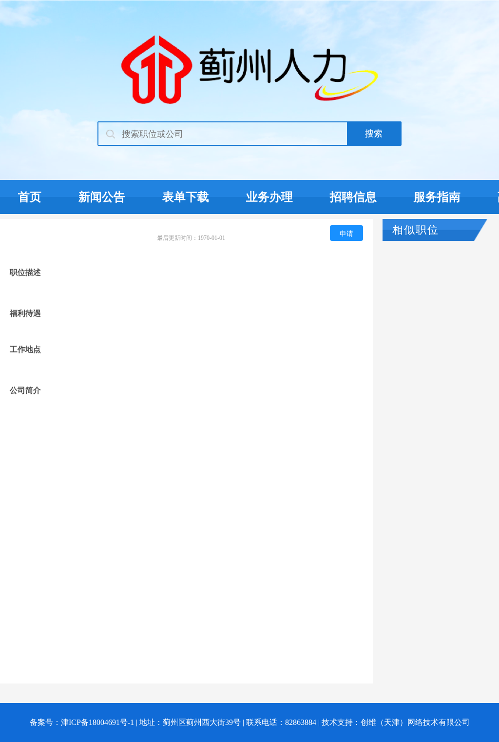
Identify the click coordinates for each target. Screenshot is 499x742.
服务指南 (437, 197)
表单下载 (185, 197)
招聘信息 (353, 197)
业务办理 (269, 197)
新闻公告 (101, 197)
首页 (29, 197)
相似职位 (415, 230)
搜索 (374, 133)
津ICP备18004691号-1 (97, 722)
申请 (346, 233)
